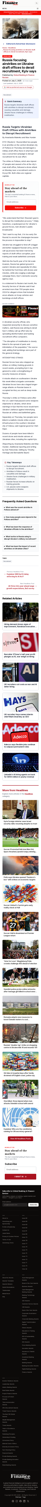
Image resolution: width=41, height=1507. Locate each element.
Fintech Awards (27, 1327)
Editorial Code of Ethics (9, 1443)
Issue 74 (24, 1253)
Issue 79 (24, 1237)
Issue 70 (24, 1266)
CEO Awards (26, 1300)
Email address (6, 1201)
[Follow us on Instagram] (17, 1501)
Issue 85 (24, 1218)
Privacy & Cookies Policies (10, 1236)
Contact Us (5, 1230)
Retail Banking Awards (9, 1465)
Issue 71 (24, 1262)
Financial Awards (7, 1453)
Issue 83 (24, 1224)
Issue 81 (24, 1231)
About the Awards (7, 1277)
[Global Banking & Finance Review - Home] (11, 3)
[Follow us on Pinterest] (13, 1501)
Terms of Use (6, 1239)
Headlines (12, 48)
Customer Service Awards (30, 1304)
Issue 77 (24, 1243)
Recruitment (7, 95)
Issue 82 (24, 1227)
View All (24, 1269)
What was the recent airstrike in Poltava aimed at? (18, 508)
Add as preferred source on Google (19, 87)
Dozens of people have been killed (17, 433)
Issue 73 (24, 1256)
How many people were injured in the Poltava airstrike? (20, 518)
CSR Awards (26, 1307)
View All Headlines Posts (20, 1139)
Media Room (6, 1293)
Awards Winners (7, 1284)
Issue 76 (24, 1247)
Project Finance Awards (9, 1393)
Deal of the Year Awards (29, 1310)
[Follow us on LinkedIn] (24, 1501)
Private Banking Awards (9, 1456)
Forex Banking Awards (29, 1345)
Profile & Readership (8, 1227)
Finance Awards (27, 1372)
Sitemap (18, 1497)
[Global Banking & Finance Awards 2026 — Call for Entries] (20, 311)
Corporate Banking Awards (30, 1319)
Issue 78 (24, 1240)
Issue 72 (24, 1259)
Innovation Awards (27, 1348)
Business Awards (27, 1286)
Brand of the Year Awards (30, 1283)
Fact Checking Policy (8, 1450)
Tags (24, 1497)
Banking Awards (27, 1362)
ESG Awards (26, 1342)
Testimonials (6, 1290)
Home (4, 48)
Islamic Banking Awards (9, 1387)
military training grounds (21, 365)
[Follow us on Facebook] (20, 1501)
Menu (4, 8)
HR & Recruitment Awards (10, 1408)
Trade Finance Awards (9, 1411)
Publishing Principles (8, 1434)
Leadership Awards (8, 1384)
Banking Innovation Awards (30, 1366)
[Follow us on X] (28, 1501)
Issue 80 (24, 1234)
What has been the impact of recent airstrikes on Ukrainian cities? (20, 547)
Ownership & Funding (8, 1437)
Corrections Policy (8, 1440)
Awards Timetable (8, 1281)
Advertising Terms (8, 1243)
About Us (5, 1218)
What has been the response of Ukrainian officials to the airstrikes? (18, 528)
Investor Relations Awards (10, 1381)
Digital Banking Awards (29, 1369)
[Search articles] (37, 3)
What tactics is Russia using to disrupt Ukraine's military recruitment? (20, 538)
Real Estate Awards (8, 1390)
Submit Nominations (8, 1287)
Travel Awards (6, 1425)
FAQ (3, 1296)
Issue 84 (24, 1221)
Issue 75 (24, 1250)
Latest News (6, 1233)
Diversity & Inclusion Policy (10, 1446)
